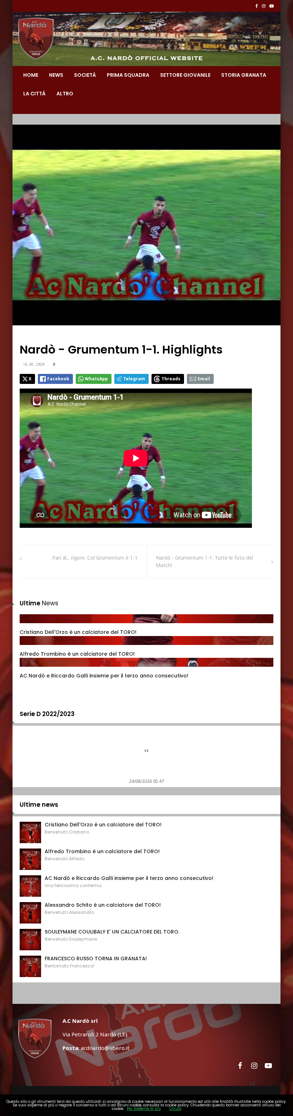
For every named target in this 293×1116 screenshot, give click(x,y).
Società (85, 75)
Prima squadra (128, 75)
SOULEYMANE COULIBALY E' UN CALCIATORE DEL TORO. (112, 931)
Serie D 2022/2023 (47, 714)
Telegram (134, 379)
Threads (171, 379)
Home (30, 75)
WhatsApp (96, 379)
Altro (64, 93)
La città (34, 93)
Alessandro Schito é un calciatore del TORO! (103, 905)
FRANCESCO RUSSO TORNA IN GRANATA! (96, 958)
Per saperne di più (144, 1108)
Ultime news (39, 804)
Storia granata (243, 75)
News (56, 75)
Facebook (58, 379)
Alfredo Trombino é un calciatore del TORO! (77, 653)
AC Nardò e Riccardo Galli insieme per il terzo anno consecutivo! (104, 675)
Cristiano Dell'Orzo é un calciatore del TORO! (78, 632)
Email (204, 379)
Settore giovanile (185, 75)
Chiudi (175, 1108)
